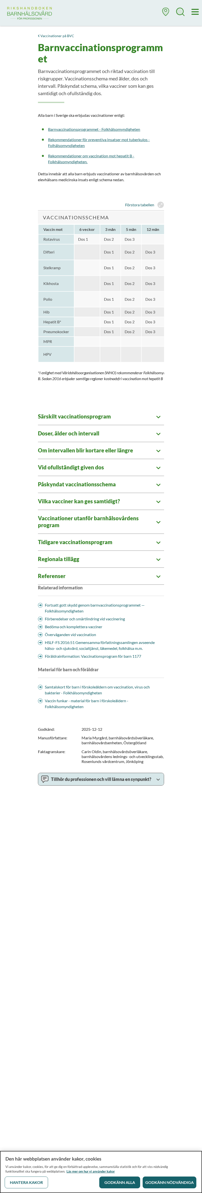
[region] (101, 1172)
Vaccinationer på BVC (57, 36)
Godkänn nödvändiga (169, 1182)
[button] (165, 14)
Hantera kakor (26, 1182)
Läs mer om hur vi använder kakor (91, 1171)
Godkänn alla (119, 1182)
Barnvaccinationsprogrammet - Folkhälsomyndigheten (94, 129)
